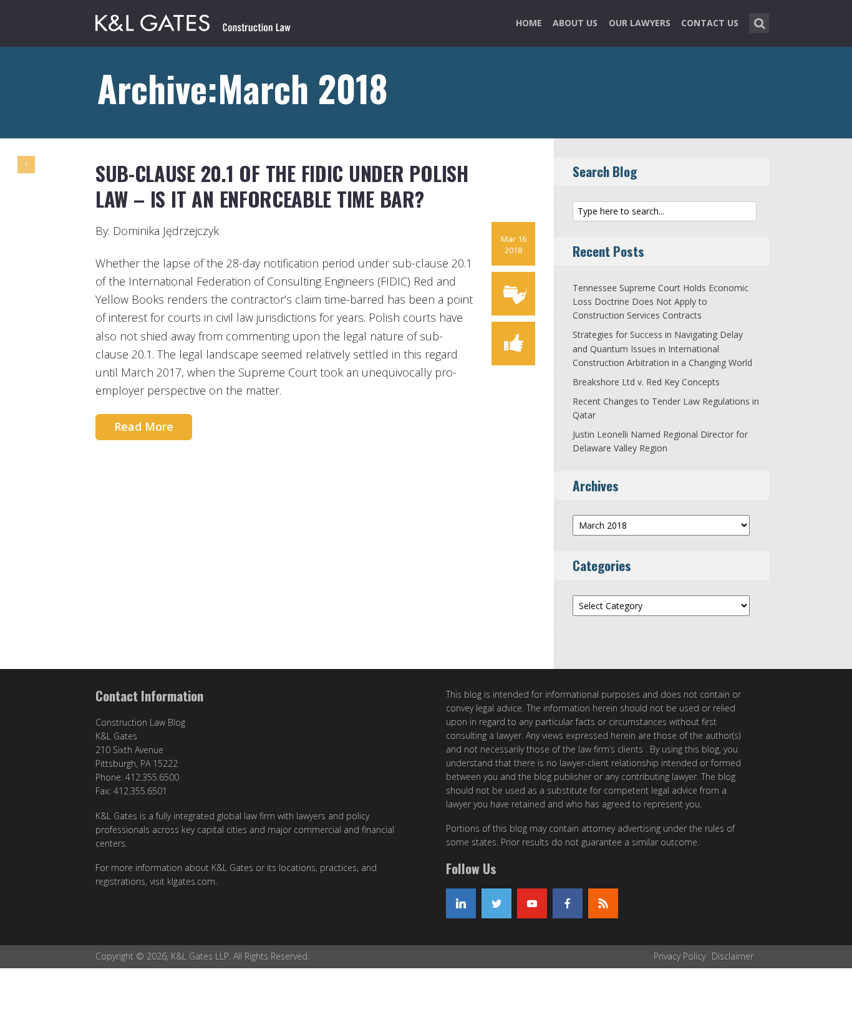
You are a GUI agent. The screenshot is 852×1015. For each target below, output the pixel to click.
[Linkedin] (461, 903)
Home (529, 23)
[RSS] (603, 903)
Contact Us (709, 23)
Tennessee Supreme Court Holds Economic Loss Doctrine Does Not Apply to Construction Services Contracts (660, 302)
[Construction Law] (194, 20)
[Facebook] (568, 903)
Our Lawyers (639, 23)
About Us (575, 23)
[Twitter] (496, 903)
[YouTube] (532, 903)
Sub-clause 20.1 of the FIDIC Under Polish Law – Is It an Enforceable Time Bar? (281, 186)
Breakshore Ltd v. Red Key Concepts (646, 382)
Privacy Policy (679, 956)
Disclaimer (732, 956)
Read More (143, 426)
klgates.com (191, 881)
